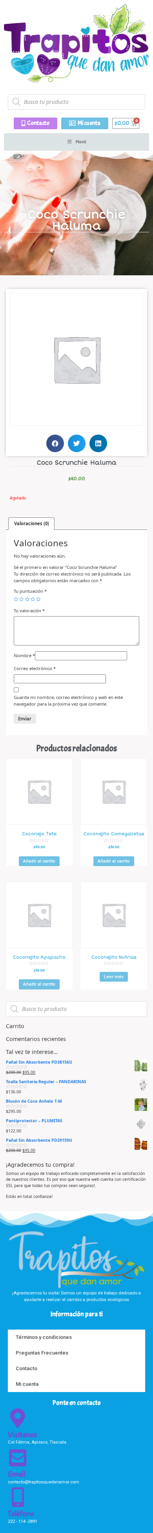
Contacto (26, 1368)
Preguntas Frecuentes (42, 1353)
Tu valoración (29, 610)
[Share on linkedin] (98, 443)
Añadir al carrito (39, 861)
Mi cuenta (27, 1384)
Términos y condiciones (44, 1337)
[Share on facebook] (55, 443)
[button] (35, 123)
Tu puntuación (30, 591)
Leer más (114, 976)
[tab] (31, 523)
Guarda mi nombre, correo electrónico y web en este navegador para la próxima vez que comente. (68, 700)
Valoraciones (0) (31, 523)
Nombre (24, 655)
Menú (81, 142)
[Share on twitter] (77, 443)
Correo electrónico (35, 668)
